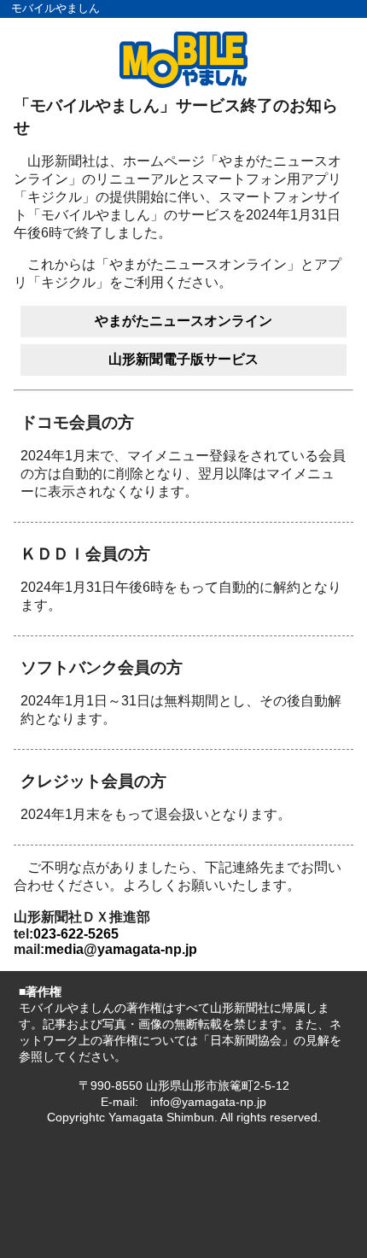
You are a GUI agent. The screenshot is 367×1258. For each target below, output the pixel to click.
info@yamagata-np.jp (208, 1102)
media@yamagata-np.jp (120, 949)
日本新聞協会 (246, 1040)
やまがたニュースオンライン (183, 320)
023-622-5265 (76, 934)
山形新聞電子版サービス (183, 359)
